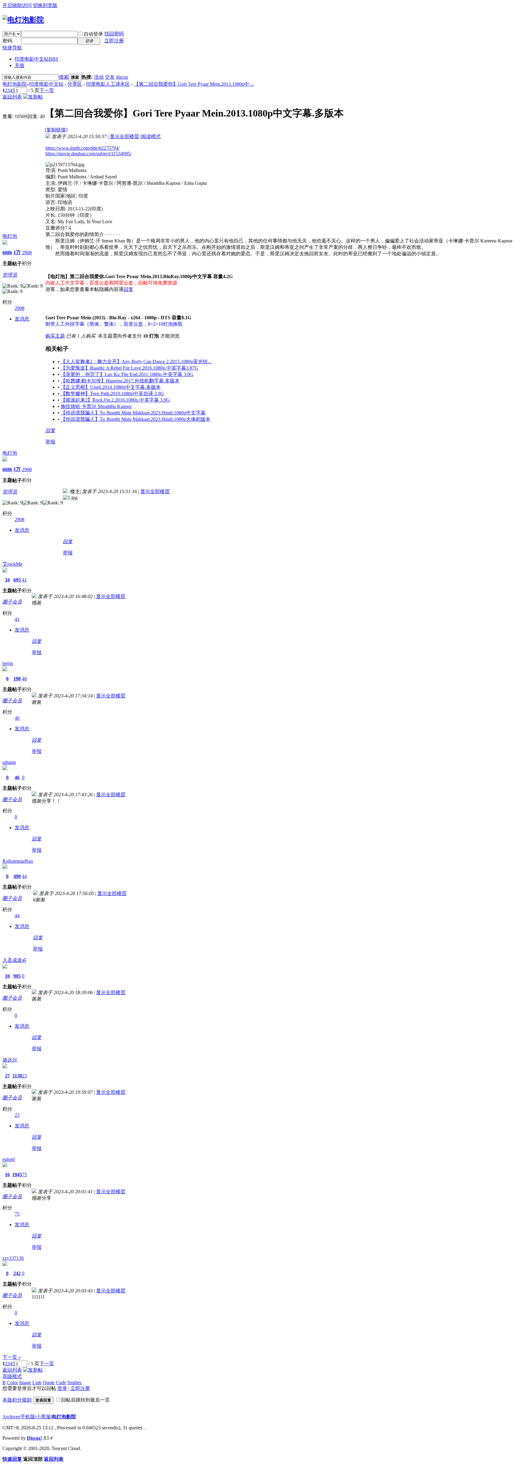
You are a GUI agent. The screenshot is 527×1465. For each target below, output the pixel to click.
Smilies (74, 1382)
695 (17, 579)
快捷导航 (12, 47)
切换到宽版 (45, 5)
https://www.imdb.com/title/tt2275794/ (82, 148)
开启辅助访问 (17, 5)
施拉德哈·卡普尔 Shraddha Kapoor (96, 406)
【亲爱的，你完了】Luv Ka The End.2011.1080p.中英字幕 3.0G (127, 374)
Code (61, 1382)
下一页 (46, 90)
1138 (17, 1075)
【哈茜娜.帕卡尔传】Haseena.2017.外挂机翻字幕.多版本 (120, 380)
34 (7, 579)
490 (17, 876)
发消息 (22, 318)
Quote (49, 1382)
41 (24, 579)
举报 (50, 441)
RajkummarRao (17, 861)
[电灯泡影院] (23, 20)
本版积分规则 (17, 1399)
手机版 (27, 1416)
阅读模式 (151, 136)
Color (12, 1382)
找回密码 (114, 33)
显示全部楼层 (124, 136)
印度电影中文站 (36, 59)
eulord (8, 1159)
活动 (99, 77)
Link (36, 1382)
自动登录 (93, 34)
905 (17, 976)
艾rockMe (12, 564)
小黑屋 (43, 1416)
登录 (62, 1388)
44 (24, 876)
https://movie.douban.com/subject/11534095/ (88, 153)
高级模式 (12, 1376)
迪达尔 (9, 1059)
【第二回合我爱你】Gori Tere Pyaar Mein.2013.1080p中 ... (194, 84)
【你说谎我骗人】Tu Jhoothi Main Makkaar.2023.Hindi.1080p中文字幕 (133, 412)
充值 (19, 65)
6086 (7, 252)
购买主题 (55, 335)
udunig (9, 762)
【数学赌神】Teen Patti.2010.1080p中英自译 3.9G (112, 393)
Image (25, 1382)
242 (17, 1273)
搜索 (64, 77)
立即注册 (114, 40)
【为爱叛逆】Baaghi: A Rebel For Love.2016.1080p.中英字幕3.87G (129, 368)
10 (7, 976)
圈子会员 (12, 601)
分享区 (74, 84)
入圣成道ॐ (14, 960)
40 (24, 678)
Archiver (11, 1416)
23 (24, 1075)
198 (17, 678)
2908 (27, 252)
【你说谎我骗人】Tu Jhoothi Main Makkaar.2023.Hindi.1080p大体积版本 (135, 419)
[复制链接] (56, 129)
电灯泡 (9, 236)
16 (7, 1174)
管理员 (9, 275)
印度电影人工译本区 (108, 84)
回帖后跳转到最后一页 (85, 1399)
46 (17, 777)
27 (7, 1075)
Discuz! (34, 1438)
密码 (7, 40)
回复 (128, 289)
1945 (17, 1174)
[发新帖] (33, 96)
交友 (110, 77)
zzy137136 (13, 1258)
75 (24, 1174)
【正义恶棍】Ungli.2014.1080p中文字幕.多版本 (111, 387)
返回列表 (12, 96)
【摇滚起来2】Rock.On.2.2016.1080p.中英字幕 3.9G (115, 400)
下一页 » (11, 1357)
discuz (122, 77)
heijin (7, 663)
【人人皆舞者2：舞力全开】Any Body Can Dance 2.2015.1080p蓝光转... (136, 361)
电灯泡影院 (14, 84)
